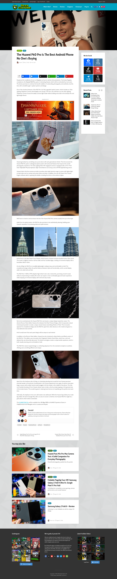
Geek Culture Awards (16, 1)
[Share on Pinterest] (69, 76)
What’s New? (47, 6)
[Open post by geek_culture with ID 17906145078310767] (35, 543)
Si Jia (51, 467)
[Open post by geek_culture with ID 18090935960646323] (35, 555)
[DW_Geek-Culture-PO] (45, 110)
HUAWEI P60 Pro (24, 402)
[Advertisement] (46, 69)
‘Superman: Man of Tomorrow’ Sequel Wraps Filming (95, 106)
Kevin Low (52, 520)
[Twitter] (22, 420)
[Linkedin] (58, 556)
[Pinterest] (64, 556)
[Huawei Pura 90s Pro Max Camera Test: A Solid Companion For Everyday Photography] (28, 459)
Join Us (64, 575)
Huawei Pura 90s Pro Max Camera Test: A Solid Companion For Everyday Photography (61, 456)
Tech (24, 50)
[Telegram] (61, 556)
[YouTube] (52, 556)
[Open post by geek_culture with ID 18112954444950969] (16, 555)
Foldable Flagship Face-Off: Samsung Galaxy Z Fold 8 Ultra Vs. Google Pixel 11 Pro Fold (62, 483)
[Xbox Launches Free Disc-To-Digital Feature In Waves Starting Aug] (87, 122)
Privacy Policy (53, 575)
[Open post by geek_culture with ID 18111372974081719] (16, 543)
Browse (55, 6)
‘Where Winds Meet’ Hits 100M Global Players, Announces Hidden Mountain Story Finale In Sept (97, 114)
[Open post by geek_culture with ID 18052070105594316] (25, 543)
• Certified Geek (24, 1)
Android (19, 425)
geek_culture (16, 538)
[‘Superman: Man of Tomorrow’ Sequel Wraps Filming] (87, 106)
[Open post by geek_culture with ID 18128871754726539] (25, 555)
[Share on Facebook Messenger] (34, 76)
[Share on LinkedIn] (61, 76)
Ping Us (87, 6)
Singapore (70, 6)
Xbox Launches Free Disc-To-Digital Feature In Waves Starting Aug (96, 122)
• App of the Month (41, 1)
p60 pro (40, 425)
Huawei (25, 425)
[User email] (25, 420)
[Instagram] (49, 556)
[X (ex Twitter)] (55, 556)
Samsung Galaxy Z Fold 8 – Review (61, 506)
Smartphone (47, 425)
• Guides (48, 1)
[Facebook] (19, 420)
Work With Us (60, 575)
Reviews (62, 6)
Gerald (20, 62)
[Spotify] (67, 556)
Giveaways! (79, 6)
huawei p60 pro (32, 425)
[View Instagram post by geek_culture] (20, 548)
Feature (50, 450)
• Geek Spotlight (32, 1)
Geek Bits (19, 50)
